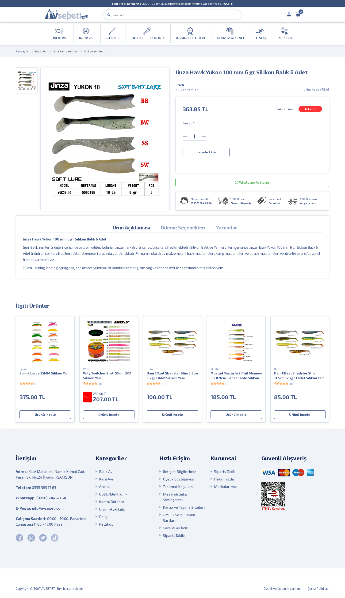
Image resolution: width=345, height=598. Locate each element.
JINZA (179, 85)
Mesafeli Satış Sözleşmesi (175, 497)
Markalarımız (225, 486)
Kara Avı (106, 479)
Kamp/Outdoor (111, 501)
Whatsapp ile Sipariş (254, 182)
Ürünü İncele (45, 415)
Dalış (103, 516)
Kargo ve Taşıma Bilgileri (184, 507)
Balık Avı (40, 51)
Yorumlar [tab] (226, 227)
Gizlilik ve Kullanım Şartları (179, 517)
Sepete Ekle (206, 152)
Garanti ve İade (175, 528)
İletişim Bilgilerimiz (179, 471)
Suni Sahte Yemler (65, 51)
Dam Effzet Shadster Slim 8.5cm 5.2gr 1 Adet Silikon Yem (172, 375)
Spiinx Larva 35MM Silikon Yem (44, 373)
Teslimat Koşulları (178, 486)
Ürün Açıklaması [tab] (131, 227)
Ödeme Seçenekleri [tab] (183, 227)
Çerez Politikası (318, 588)
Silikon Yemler (93, 51)
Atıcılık (105, 486)
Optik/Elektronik (113, 494)
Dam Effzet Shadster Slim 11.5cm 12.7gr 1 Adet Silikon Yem (299, 375)
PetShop (106, 524)
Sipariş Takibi (174, 535)
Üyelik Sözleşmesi (178, 479)
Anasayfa (22, 51)
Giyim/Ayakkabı (112, 509)
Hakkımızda (224, 479)
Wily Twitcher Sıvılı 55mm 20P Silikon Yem (107, 375)
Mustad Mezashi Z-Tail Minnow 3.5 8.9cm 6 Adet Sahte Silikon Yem (236, 375)
